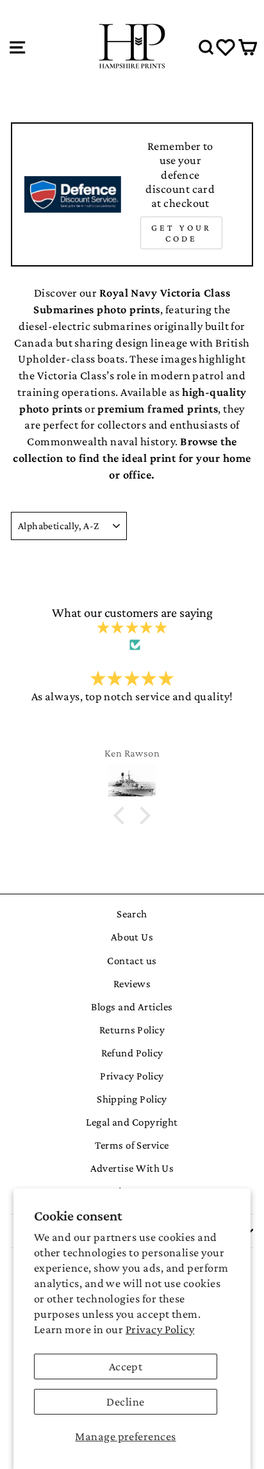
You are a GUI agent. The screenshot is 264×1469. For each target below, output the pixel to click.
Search (132, 914)
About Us (132, 937)
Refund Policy (132, 1053)
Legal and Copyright (132, 1122)
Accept (126, 1366)
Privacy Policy (160, 1329)
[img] (132, 628)
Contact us (132, 961)
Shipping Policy (132, 1099)
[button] (122, 816)
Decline (125, 1401)
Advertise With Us (132, 1168)
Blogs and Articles (131, 1007)
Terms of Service (132, 1145)
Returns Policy (132, 1030)
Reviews (132, 984)
